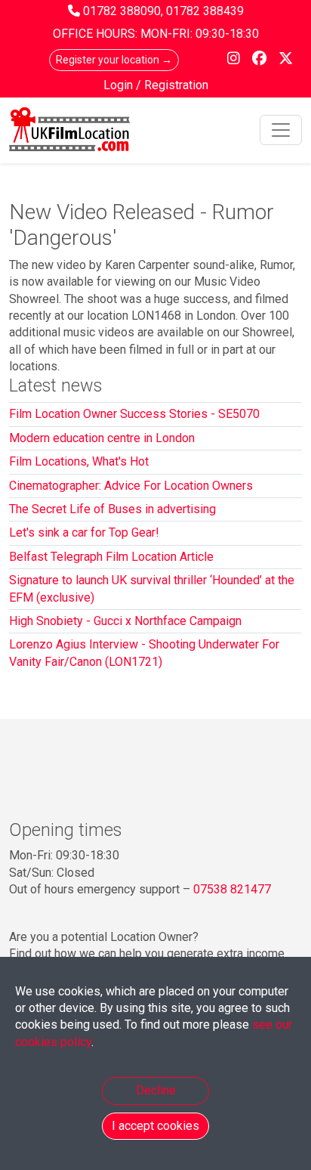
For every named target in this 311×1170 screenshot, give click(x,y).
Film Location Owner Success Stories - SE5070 (134, 414)
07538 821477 (232, 889)
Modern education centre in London (102, 438)
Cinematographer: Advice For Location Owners (131, 485)
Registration (176, 85)
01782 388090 (122, 11)
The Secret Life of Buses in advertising (112, 509)
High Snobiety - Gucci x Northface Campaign (125, 621)
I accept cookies (155, 1126)
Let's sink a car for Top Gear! (84, 532)
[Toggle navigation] (281, 130)
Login (119, 85)
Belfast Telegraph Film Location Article (111, 556)
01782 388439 (205, 11)
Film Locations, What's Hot (79, 461)
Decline (156, 1090)
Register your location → (114, 60)
